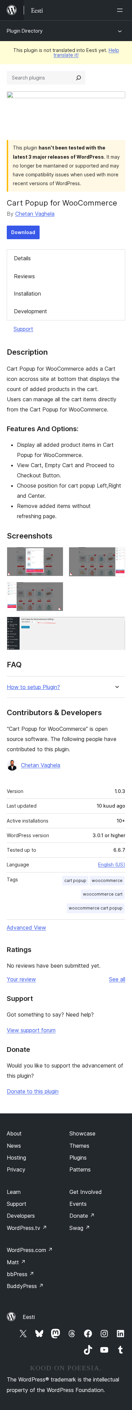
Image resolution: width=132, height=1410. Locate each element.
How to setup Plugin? (33, 687)
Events (78, 1203)
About (14, 1133)
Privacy (16, 1169)
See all (117, 979)
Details (22, 258)
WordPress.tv (27, 1227)
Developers (21, 1215)
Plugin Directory (25, 31)
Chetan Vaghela (34, 213)
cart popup (75, 880)
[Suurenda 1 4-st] (54, 556)
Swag (79, 1227)
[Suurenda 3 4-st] (54, 591)
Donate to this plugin (33, 1091)
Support (23, 328)
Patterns (80, 1169)
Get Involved (85, 1191)
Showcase (82, 1133)
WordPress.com (30, 1250)
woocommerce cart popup (96, 908)
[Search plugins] (78, 78)
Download (23, 232)
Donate (82, 1215)
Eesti (29, 1317)
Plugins (78, 1157)
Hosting (16, 1157)
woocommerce (107, 880)
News (14, 1145)
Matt (16, 1262)
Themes (79, 1145)
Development (30, 311)
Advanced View (26, 927)
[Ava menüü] (121, 10)
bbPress (20, 1274)
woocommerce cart (103, 894)
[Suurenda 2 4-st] (116, 556)
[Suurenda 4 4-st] (116, 625)
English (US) (111, 864)
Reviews (24, 276)
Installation (27, 293)
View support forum (31, 1030)
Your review (21, 979)
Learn (14, 1191)
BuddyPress (25, 1286)
